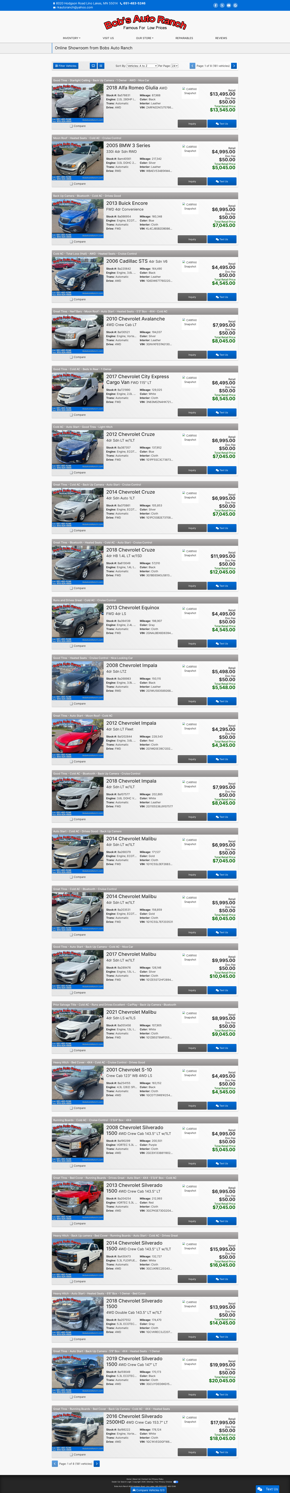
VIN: (142, 107)
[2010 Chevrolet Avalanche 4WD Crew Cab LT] (78, 334)
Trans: (110, 103)
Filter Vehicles (67, 65)
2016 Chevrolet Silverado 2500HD (137, 1419)
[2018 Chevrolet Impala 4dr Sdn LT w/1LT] (78, 796)
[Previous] (192, 66)
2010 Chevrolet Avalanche (135, 321)
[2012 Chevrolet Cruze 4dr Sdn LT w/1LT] (78, 449)
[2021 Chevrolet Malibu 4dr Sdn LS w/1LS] (78, 1027)
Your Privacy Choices (164, 1482)
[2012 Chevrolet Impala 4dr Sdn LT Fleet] (78, 738)
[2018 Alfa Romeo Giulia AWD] (78, 103)
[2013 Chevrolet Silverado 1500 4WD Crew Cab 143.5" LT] (78, 1200)
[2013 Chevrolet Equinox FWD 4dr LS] (78, 622)
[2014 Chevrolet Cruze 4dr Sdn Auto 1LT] (78, 507)
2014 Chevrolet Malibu (131, 841)
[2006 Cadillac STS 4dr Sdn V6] (78, 276)
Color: (144, 99)
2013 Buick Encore (127, 205)
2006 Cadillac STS (136, 261)
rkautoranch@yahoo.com (75, 7)
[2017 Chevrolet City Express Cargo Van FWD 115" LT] (78, 391)
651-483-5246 (134, 3)
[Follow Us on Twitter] (222, 5)
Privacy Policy (157, 1479)
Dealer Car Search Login (121, 1482)
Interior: (145, 103)
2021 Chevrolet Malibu (131, 1014)
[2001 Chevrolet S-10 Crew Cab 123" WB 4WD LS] (78, 1085)
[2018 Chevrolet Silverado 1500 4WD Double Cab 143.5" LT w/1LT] (78, 1316)
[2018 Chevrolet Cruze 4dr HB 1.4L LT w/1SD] (78, 565)
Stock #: (111, 95)
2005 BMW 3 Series (128, 148)
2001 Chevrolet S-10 (129, 1072)
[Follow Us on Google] (235, 5)
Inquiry (192, 123)
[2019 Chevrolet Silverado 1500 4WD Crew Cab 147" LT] (78, 1373)
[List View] (101, 66)
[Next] (234, 66)
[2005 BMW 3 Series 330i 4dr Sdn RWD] (78, 160)
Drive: (110, 107)
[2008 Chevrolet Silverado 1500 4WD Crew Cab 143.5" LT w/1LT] (78, 1142)
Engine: (111, 99)
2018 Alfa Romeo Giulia (136, 88)
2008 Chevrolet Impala (131, 668)
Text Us (223, 123)
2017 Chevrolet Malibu (131, 956)
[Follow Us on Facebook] (215, 5)
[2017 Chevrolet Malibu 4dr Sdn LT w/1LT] (78, 969)
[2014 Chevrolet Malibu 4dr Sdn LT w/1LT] (78, 853)
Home (129, 1479)
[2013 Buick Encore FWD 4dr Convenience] (78, 218)
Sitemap (150, 1482)
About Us (136, 1479)
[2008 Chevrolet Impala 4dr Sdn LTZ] (78, 680)
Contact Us (146, 1479)
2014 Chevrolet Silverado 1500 (138, 1245)
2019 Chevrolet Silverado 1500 (134, 1361)
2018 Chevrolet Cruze (130, 552)
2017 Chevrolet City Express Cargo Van (137, 379)
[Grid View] (93, 66)
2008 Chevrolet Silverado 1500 (138, 1130)
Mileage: (145, 95)
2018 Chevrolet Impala (131, 783)
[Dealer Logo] (145, 21)
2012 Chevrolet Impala (131, 725)
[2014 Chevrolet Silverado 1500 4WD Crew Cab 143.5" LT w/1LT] (78, 1258)
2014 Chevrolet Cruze (130, 494)
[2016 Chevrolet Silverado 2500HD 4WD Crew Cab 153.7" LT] (78, 1431)
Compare (80, 126)
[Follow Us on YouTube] (228, 5)
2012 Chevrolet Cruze (130, 436)
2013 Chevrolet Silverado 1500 (134, 1188)
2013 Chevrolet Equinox (132, 610)
